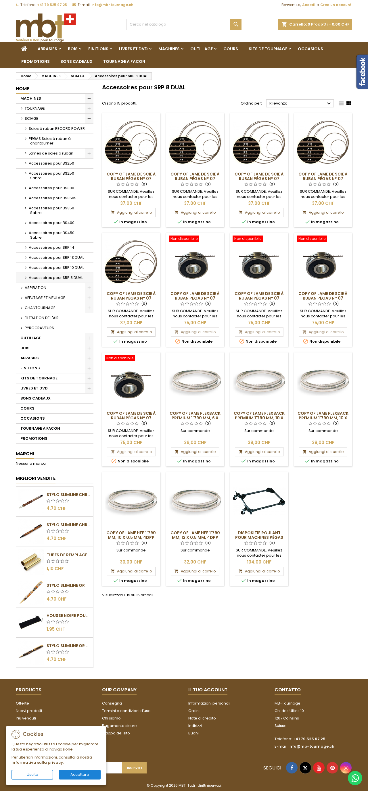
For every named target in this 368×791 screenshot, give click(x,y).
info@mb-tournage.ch (112, 4)
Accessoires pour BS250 (51, 163)
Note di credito (202, 718)
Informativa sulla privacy (37, 762)
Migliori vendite (35, 478)
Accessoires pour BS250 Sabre (51, 176)
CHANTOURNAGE (40, 307)
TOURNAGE (35, 108)
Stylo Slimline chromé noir (69, 524)
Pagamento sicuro (119, 725)
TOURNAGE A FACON (124, 61)
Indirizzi (195, 725)
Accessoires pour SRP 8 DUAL (56, 277)
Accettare (79, 774)
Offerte (22, 703)
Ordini (194, 710)
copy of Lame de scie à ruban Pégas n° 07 (131, 176)
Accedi (308, 4)
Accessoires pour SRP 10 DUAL (56, 267)
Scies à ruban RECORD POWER (57, 128)
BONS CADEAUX (76, 61)
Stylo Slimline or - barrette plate (69, 645)
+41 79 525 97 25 (52, 4)
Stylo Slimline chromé (69, 494)
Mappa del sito (116, 733)
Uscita (32, 774)
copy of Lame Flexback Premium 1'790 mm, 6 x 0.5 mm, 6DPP (195, 417)
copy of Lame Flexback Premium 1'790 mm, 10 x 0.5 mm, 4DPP (259, 417)
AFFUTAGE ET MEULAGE (45, 297)
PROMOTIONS (35, 61)
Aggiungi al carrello (131, 212)
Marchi (25, 453)
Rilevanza (300, 103)
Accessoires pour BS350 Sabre (51, 210)
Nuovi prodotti (29, 710)
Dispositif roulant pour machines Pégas (259, 535)
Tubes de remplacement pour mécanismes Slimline (69, 555)
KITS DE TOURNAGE (268, 49)
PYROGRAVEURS (39, 328)
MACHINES (169, 49)
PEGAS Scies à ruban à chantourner (50, 141)
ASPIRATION (35, 287)
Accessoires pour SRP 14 (51, 247)
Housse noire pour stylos (69, 615)
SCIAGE (31, 118)
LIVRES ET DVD (133, 49)
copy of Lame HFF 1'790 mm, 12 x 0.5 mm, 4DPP (195, 535)
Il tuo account (207, 689)
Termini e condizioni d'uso (126, 710)
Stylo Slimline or (66, 585)
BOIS (73, 49)
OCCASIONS (310, 49)
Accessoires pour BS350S (52, 198)
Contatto (288, 689)
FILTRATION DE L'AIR (42, 318)
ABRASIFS (47, 49)
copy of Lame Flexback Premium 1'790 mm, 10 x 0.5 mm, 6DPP (323, 417)
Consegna (112, 703)
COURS (230, 49)
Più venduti (26, 718)
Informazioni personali (209, 703)
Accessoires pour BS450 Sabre (51, 235)
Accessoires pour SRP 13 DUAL (56, 257)
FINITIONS (98, 49)
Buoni (193, 733)
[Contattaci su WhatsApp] (355, 778)
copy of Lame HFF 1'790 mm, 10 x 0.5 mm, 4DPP (131, 535)
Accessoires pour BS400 (51, 222)
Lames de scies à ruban (51, 153)
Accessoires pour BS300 (51, 188)
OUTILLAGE (201, 49)
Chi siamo (111, 718)
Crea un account (336, 4)
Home (22, 88)
